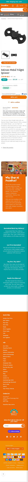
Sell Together (6, 337)
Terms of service (11, 467)
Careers (5, 375)
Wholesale (5, 335)
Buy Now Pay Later (8, 367)
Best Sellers (6, 320)
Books (4, 327)
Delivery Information (8, 352)
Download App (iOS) (8, 380)
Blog (4, 373)
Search (5, 386)
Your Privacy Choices (8, 388)
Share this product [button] (8, 147)
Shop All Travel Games (10, 62)
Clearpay (5, 371)
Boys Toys (5, 322)
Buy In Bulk (6, 384)
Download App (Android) (9, 382)
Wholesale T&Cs (7, 363)
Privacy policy (21, 462)
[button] (19, 5)
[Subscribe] (23, 426)
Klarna (4, 369)
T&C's (4, 360)
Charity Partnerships (8, 354)
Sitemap (14, 462)
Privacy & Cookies (7, 365)
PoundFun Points (7, 348)
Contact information (10, 465)
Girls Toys (5, 324)
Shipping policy (20, 465)
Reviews (5, 350)
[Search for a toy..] (25, 9)
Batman (8, 66)
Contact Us (6, 378)
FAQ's (4, 358)
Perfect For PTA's (7, 318)
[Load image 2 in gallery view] (14, 55)
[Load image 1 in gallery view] (5, 55)
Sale (4, 333)
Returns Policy (6, 356)
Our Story (5, 346)
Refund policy (19, 467)
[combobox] (14, 9)
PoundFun (3, 18)
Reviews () (8, 76)
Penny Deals (6, 331)
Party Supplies (6, 329)
